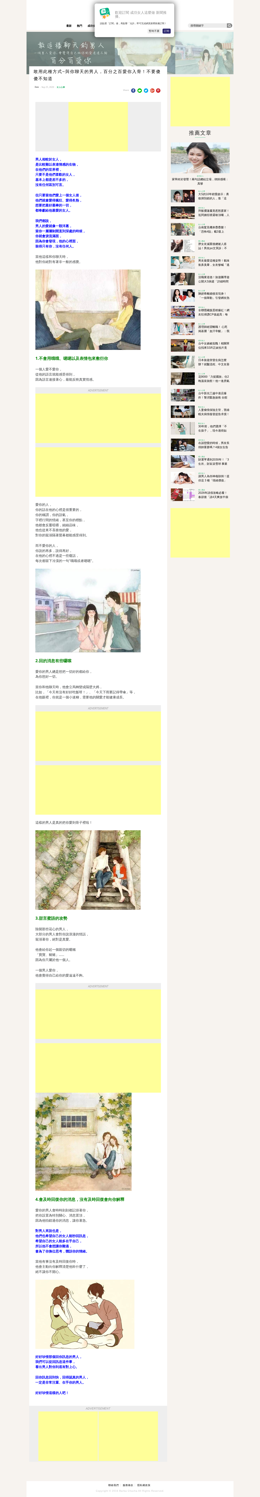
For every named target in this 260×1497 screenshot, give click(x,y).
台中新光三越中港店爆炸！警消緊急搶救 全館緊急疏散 (212, 397)
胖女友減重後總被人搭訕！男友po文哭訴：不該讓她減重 (212, 248)
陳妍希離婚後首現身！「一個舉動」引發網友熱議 (213, 298)
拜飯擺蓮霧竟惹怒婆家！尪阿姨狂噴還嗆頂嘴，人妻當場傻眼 (213, 215)
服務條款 (128, 1485)
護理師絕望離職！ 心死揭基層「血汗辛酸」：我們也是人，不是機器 (213, 331)
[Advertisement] (98, 126)
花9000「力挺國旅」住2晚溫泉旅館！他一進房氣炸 (213, 381)
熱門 (79, 25)
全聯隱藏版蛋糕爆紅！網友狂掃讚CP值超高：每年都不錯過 (213, 314)
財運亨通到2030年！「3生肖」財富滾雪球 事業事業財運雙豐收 (213, 464)
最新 (69, 25)
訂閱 (166, 31)
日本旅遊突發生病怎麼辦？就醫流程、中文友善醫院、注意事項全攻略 (213, 364)
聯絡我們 (113, 1485)
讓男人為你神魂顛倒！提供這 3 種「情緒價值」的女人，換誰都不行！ (213, 480)
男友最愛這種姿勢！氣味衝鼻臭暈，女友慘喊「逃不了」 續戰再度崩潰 (213, 265)
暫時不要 (154, 31)
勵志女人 (201, 407)
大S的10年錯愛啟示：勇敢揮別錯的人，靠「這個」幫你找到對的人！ (213, 198)
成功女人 (93, 25)
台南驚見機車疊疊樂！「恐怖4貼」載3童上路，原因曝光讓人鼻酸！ (213, 231)
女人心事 (61, 87)
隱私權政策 (144, 1485)
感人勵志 (201, 241)
